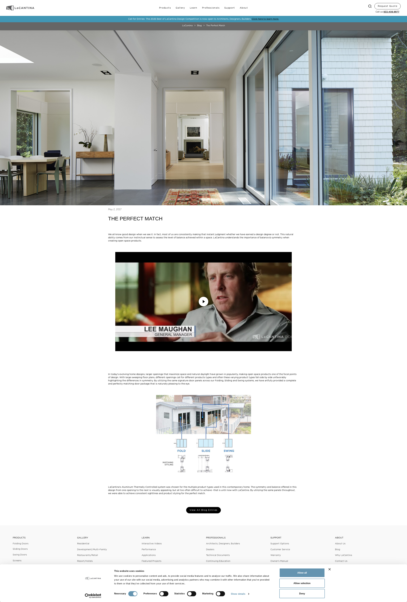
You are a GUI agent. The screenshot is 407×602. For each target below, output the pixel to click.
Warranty (275, 555)
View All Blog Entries (203, 510)
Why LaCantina (343, 555)
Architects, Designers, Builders (223, 544)
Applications (149, 555)
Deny (302, 593)
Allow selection (301, 583)
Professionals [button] (216, 538)
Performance (149, 549)
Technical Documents (218, 555)
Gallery (180, 8)
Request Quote (387, 6)
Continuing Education (218, 561)
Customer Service (280, 549)
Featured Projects (151, 561)
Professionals (211, 8)
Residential (83, 544)
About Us (340, 544)
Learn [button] (146, 538)
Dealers (210, 549)
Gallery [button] (82, 538)
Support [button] (275, 538)
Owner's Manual (279, 561)
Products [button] (19, 538)
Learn (193, 8)
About (244, 8)
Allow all (302, 572)
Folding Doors (20, 544)
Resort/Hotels (85, 561)
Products (165, 8)
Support (229, 8)
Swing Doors (20, 555)
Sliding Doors (20, 549)
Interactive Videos (152, 544)
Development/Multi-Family (92, 549)
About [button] (339, 538)
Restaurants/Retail (87, 555)
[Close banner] (329, 569)
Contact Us (341, 561)
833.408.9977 (391, 12)
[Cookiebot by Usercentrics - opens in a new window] (93, 595)
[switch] (163, 593)
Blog (199, 26)
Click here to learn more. (265, 19)
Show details (238, 593)
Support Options (279, 544)
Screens (17, 561)
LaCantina (187, 26)
